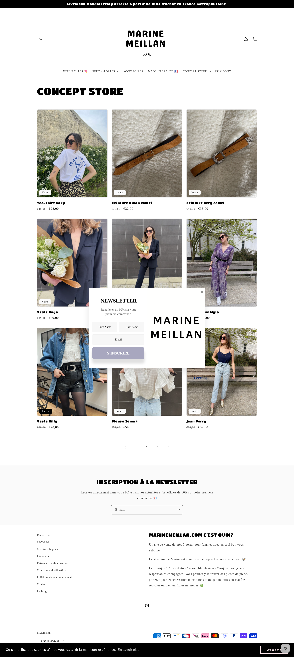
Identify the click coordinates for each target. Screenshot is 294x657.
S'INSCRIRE (118, 353)
